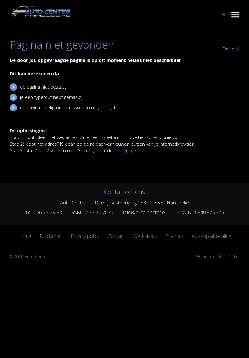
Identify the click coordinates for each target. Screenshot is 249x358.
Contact (116, 236)
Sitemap (174, 236)
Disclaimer (51, 236)
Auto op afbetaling (211, 236)
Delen (228, 49)
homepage (125, 150)
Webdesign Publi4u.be (217, 256)
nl (225, 15)
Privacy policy (85, 236)
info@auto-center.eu (145, 212)
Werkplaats (145, 236)
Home (24, 236)
